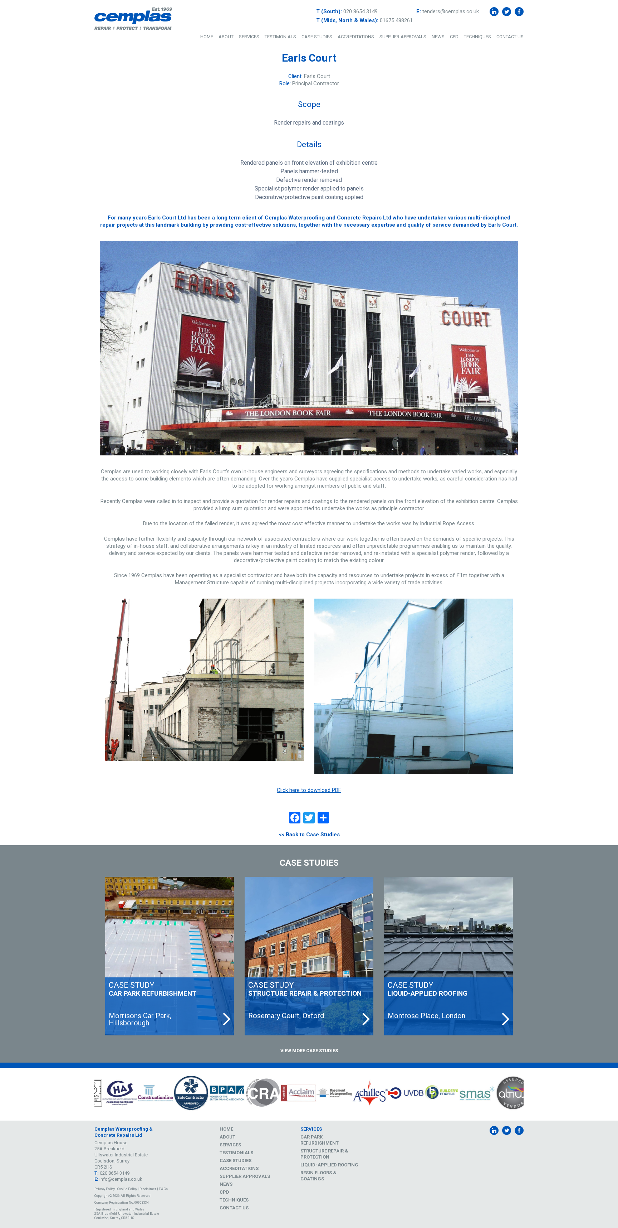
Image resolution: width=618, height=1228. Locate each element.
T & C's (163, 1189)
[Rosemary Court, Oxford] (309, 956)
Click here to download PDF (309, 790)
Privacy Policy (104, 1189)
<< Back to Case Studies (309, 834)
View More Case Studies (309, 1050)
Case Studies (316, 36)
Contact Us (510, 36)
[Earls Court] (309, 348)
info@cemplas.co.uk (120, 1179)
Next (529, 1094)
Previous (89, 1094)
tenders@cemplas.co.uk (450, 11)
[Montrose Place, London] (448, 956)
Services (249, 36)
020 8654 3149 (360, 11)
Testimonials (280, 36)
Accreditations (356, 36)
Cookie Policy (127, 1189)
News (438, 36)
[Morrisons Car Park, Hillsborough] (169, 956)
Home (206, 36)
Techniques (477, 36)
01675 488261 (396, 20)
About (226, 36)
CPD (454, 36)
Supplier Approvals (402, 36)
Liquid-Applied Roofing (329, 1164)
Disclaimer (147, 1189)
